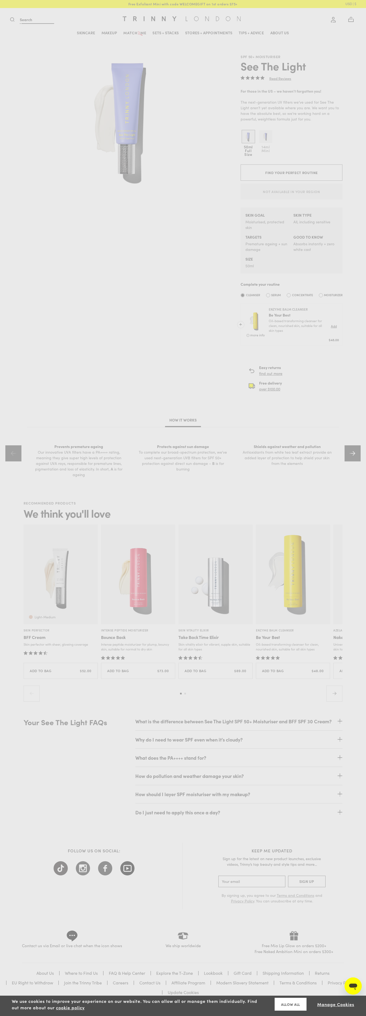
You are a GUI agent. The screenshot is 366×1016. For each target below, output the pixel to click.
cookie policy (70, 1007)
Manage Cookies (335, 1004)
